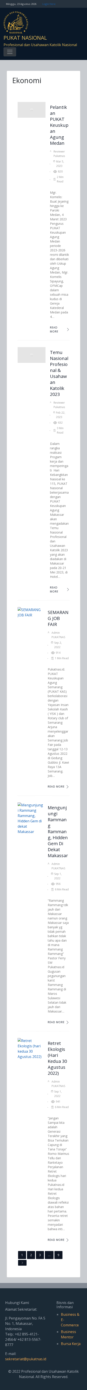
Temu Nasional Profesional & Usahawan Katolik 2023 (59, 373)
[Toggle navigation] (10, 51)
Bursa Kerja (71, 1343)
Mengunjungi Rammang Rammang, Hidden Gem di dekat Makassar (58, 831)
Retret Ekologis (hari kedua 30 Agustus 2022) (57, 1058)
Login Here (49, 4)
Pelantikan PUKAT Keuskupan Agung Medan (59, 125)
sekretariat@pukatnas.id (25, 1359)
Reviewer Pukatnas (59, 154)
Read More (54, 329)
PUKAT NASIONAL (25, 37)
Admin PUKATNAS (58, 635)
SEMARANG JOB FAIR (58, 618)
